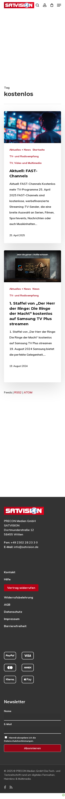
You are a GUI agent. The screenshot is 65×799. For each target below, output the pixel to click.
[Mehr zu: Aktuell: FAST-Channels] (32, 177)
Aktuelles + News (20, 149)
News (35, 288)
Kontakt (9, 572)
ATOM (28, 392)
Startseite (38, 149)
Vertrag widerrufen (21, 587)
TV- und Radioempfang (24, 156)
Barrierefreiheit (15, 626)
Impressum (12, 619)
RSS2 (18, 392)
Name (7, 711)
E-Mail (8, 724)
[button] (59, 5)
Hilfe (7, 579)
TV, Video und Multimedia (25, 163)
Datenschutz (13, 611)
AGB (7, 604)
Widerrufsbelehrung (18, 597)
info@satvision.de (26, 547)
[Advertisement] (32, 50)
